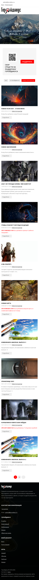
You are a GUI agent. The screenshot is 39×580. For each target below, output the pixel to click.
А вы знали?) (6, 264)
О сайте (3, 521)
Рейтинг (4, 559)
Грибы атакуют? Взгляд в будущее (15, 225)
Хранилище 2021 (7, 381)
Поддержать (27, 62)
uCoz (9, 572)
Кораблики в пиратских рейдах (13, 422)
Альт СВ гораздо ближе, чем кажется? (16, 184)
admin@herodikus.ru (9, 2)
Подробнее (5, 117)
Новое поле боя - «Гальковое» (13, 109)
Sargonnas (5, 509)
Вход (2, 541)
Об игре (3, 556)
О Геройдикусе (15, 80)
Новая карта (6, 303)
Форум (3, 530)
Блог (28, 30)
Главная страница (13, 30)
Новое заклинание (8, 147)
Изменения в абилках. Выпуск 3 (13, 342)
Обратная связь (6, 533)
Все (6, 80)
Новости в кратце (28, 80)
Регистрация (5, 544)
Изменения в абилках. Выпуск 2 (13, 459)
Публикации (5, 527)
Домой (3, 553)
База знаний (5, 524)
